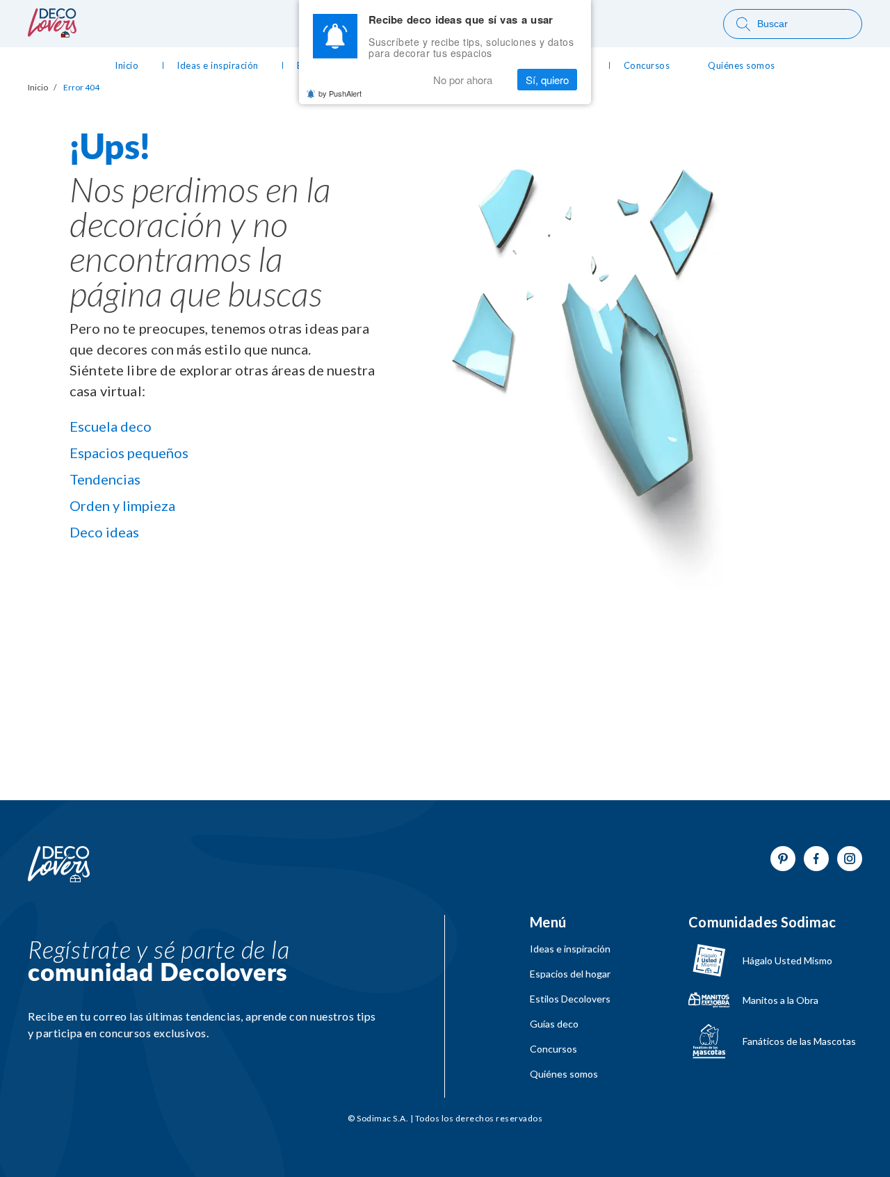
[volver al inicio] (52, 33)
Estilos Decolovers (570, 999)
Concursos (553, 1049)
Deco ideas (104, 532)
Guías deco (554, 1024)
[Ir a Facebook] (816, 858)
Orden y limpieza (122, 505)
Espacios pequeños (129, 453)
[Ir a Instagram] (849, 858)
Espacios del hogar (570, 974)
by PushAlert (340, 93)
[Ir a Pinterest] (782, 858)
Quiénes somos (564, 1074)
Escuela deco (111, 426)
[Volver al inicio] (59, 865)
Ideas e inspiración (570, 949)
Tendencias (105, 479)
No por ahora (462, 79)
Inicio (38, 87)
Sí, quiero (547, 79)
